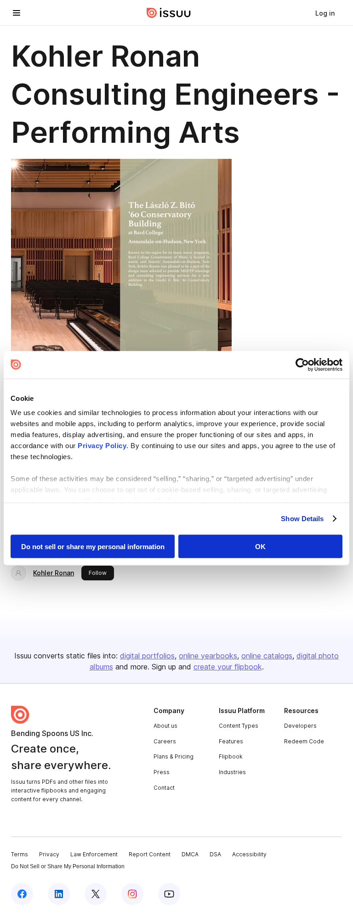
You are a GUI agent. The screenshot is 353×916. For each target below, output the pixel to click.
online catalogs (266, 655)
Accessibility (249, 854)
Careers (165, 741)
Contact (164, 787)
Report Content (150, 854)
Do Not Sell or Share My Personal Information (68, 866)
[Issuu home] (168, 13)
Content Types (238, 725)
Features (231, 741)
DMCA (190, 854)
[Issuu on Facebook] (22, 894)
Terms (19, 854)
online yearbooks (208, 655)
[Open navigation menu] (16, 13)
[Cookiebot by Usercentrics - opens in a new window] (302, 364)
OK (260, 546)
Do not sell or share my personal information (93, 546)
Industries (232, 772)
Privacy (49, 854)
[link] (325, 13)
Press (162, 772)
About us (165, 725)
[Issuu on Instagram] (132, 894)
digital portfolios (147, 655)
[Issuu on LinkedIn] (59, 894)
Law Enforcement (94, 854)
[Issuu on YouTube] (169, 894)
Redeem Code (304, 741)
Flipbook (231, 756)
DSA (215, 854)
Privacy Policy (102, 446)
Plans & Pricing (174, 756)
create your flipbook (228, 666)
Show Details (302, 519)
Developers (300, 725)
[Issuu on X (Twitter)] (96, 894)
